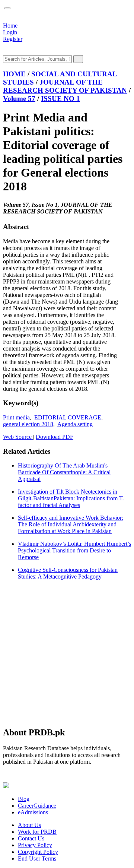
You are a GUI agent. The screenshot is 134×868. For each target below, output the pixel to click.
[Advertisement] (67, 653)
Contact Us (31, 838)
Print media (16, 417)
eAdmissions (33, 812)
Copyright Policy (38, 852)
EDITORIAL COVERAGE (67, 417)
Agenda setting (75, 424)
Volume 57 (19, 98)
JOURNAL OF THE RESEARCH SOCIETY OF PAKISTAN (65, 86)
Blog (23, 799)
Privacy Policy (35, 845)
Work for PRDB (37, 832)
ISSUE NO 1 (60, 98)
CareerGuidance (37, 805)
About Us (29, 825)
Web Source (18, 437)
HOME (14, 74)
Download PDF (54, 437)
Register (12, 39)
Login (10, 32)
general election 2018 (28, 424)
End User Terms (37, 858)
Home (10, 25)
